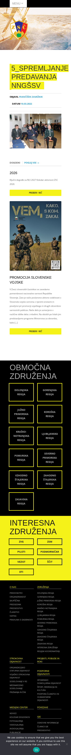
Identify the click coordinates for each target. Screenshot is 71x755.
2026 (13, 173)
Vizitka (13, 616)
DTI (21, 571)
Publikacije (15, 732)
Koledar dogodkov (20, 717)
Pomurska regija (45, 619)
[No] (66, 744)
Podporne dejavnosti (43, 673)
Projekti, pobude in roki (48, 660)
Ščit (49, 561)
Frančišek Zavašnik (26, 96)
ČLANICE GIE (42, 726)
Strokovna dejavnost (16, 660)
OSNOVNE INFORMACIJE (48, 722)
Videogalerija (16, 724)
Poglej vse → (31, 162)
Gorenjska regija (45, 596)
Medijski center (19, 707)
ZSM (49, 541)
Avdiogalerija (17, 728)
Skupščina (15, 600)
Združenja (43, 587)
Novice (13, 713)
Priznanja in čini (18, 692)
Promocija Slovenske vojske (31, 280)
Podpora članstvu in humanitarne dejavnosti (48, 697)
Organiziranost (18, 596)
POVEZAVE (42, 707)
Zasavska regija (45, 643)
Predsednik (15, 604)
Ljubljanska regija (46, 615)
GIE (39, 716)
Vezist (21, 561)
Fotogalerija (16, 721)
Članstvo (14, 612)
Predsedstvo (16, 608)
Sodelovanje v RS (18, 681)
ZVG (21, 541)
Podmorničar (49, 551)
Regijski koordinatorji (48, 651)
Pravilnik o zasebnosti (21, 619)
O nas (13, 587)
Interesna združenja (47, 647)
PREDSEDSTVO (43, 730)
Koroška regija (45, 604)
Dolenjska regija (45, 593)
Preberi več (35, 192)
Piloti (21, 551)
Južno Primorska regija (49, 600)
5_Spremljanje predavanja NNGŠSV (40, 76)
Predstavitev (16, 593)
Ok (36, 749)
